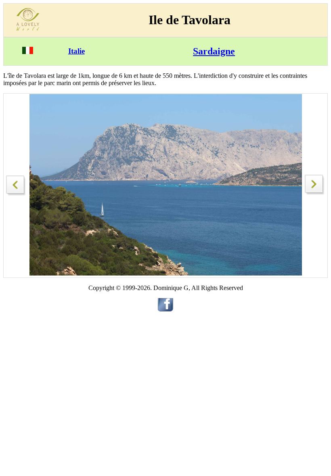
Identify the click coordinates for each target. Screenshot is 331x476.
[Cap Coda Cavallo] (16, 183)
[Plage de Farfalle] (315, 192)
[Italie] (27, 51)
